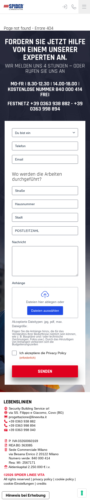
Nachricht (19, 242)
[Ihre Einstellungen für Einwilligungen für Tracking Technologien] (82, 493)
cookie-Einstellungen (19, 483)
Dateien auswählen (45, 310)
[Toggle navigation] (84, 7)
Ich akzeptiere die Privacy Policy (42, 353)
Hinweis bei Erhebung (25, 495)
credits (41, 483)
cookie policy (64, 479)
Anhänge (18, 283)
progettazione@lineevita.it (28, 417)
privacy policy (42, 479)
